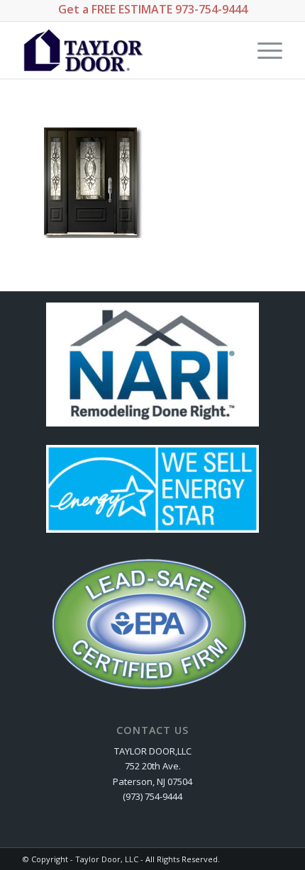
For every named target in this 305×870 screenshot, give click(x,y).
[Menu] (262, 50)
